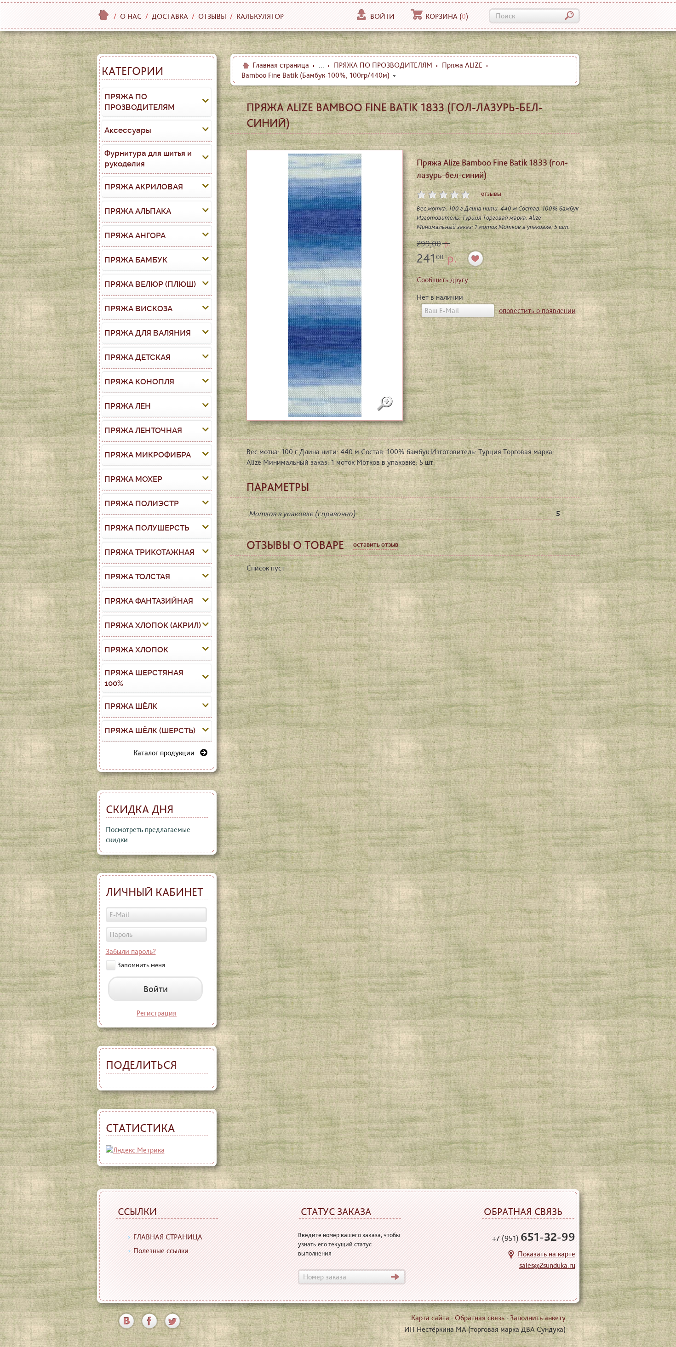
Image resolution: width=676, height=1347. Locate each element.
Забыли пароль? (131, 951)
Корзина (446, 16)
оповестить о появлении (537, 310)
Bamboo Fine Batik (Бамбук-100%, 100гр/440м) (315, 75)
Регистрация (157, 1013)
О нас (131, 16)
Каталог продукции (166, 752)
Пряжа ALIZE (462, 65)
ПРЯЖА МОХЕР (133, 479)
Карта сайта (430, 1317)
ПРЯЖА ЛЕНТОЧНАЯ (143, 430)
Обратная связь (479, 1317)
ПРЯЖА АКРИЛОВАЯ (143, 186)
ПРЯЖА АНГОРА (135, 235)
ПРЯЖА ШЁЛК (130, 706)
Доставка (170, 16)
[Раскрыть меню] (205, 102)
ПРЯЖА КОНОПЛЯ (139, 381)
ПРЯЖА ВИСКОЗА (138, 308)
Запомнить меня (141, 965)
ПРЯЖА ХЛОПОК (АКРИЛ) (152, 625)
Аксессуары (127, 130)
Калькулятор (260, 16)
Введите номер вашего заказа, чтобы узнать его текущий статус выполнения (349, 1244)
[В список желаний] (476, 259)
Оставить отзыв (375, 544)
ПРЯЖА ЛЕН (127, 406)
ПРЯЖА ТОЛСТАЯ (137, 576)
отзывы (491, 193)
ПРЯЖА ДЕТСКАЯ (137, 357)
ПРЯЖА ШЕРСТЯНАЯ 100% (143, 678)
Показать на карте (546, 1254)
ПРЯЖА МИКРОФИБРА (147, 454)
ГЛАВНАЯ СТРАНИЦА (167, 1237)
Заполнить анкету (538, 1317)
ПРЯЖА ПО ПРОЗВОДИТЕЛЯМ (139, 102)
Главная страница (280, 65)
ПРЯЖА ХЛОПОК (136, 649)
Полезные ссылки (161, 1250)
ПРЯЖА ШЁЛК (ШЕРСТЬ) (149, 730)
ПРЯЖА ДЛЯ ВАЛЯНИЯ (147, 332)
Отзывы (212, 16)
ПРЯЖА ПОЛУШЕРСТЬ (146, 527)
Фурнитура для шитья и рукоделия (148, 158)
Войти (382, 16)
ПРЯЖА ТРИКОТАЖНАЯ (149, 552)
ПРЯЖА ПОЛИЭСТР (141, 503)
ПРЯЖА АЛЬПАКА (137, 211)
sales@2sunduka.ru (547, 1265)
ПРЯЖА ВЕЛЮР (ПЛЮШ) (150, 284)
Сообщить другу (442, 279)
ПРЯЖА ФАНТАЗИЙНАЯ (148, 600)
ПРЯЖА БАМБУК (135, 259)
